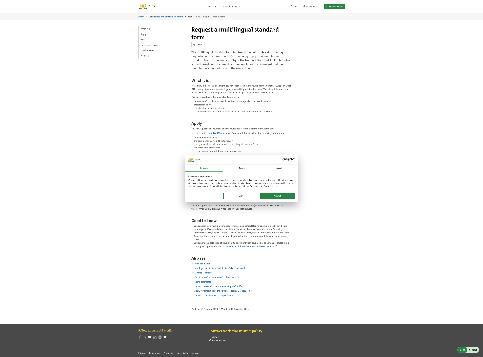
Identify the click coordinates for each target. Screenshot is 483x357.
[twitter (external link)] (144, 337)
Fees (143, 39)
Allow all (277, 196)
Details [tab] (241, 168)
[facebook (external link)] (139, 337)
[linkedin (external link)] (154, 337)
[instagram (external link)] (160, 337)
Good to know (147, 50)
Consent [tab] (204, 168)
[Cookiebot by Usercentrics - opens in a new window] (284, 160)
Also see (145, 55)
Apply (143, 34)
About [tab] (279, 168)
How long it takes (149, 44)
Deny (241, 196)
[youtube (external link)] (149, 337)
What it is (145, 28)
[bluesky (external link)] (165, 337)
